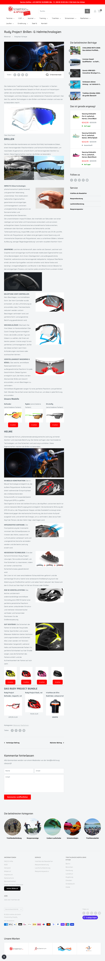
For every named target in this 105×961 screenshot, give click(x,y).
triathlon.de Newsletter (78, 193)
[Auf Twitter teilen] (22, 74)
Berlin (68, 863)
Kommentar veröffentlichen (17, 797)
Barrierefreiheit (10, 881)
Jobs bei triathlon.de (12, 899)
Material (7, 36)
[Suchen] (87, 11)
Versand (7, 868)
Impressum (8, 874)
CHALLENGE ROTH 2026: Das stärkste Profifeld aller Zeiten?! (91, 49)
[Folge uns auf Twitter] (75, 180)
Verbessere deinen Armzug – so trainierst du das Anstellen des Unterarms (91, 83)
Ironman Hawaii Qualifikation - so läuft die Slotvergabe (90, 60)
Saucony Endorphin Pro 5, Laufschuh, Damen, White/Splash (89, 135)
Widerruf (7, 871)
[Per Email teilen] (26, 74)
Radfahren (25, 725)
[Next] (101, 828)
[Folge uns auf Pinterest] (83, 180)
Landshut (69, 873)
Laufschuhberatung (77, 204)
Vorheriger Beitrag (12, 743)
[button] (4, 956)
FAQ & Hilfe (8, 861)
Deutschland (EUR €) (11, 909)
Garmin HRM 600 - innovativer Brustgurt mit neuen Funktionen (91, 71)
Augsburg (69, 877)
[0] (99, 11)
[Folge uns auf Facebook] (71, 180)
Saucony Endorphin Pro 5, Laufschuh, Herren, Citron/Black (89, 116)
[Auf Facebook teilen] (14, 74)
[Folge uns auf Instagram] (79, 180)
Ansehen (13, 425)
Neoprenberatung (76, 198)
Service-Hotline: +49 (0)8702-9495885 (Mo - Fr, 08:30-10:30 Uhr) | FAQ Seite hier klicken (52, 2)
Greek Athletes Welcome (13, 884)
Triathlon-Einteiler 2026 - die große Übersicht (91, 94)
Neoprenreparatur (76, 209)
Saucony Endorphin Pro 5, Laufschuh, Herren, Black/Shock (89, 154)
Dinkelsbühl (70, 883)
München (69, 867)
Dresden (69, 880)
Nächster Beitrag (56, 743)
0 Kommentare (55, 74)
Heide (68, 887)
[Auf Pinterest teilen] (18, 74)
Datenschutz (9, 878)
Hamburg (69, 870)
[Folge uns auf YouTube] (87, 180)
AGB (5, 864)
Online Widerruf (12, 888)
